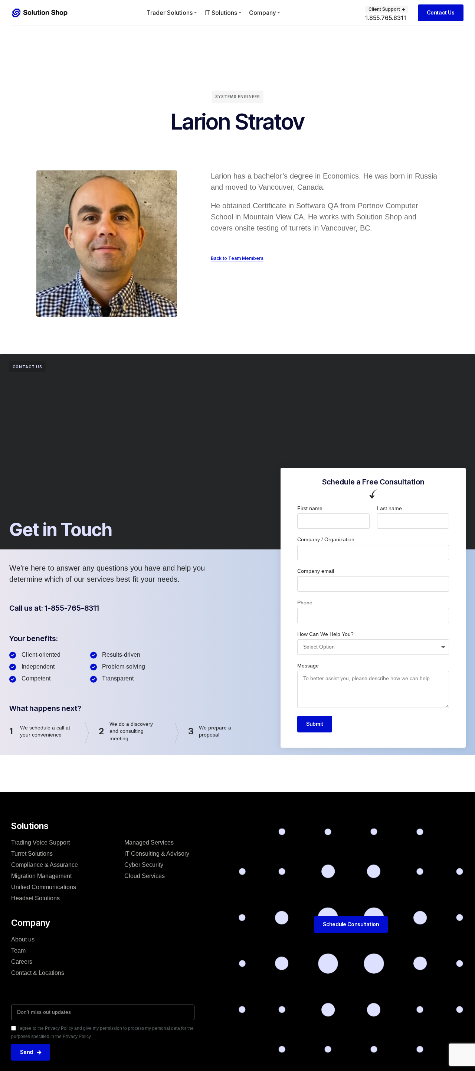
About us (23, 939)
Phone (304, 602)
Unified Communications (43, 887)
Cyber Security (143, 865)
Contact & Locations (37, 973)
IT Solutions (220, 12)
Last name (389, 508)
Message (308, 666)
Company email (315, 571)
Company (262, 12)
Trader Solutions (170, 12)
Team (18, 950)
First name (309, 508)
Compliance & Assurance (44, 865)
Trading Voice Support (40, 842)
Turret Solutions (32, 853)
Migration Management (41, 876)
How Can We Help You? (325, 634)
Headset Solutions (35, 898)
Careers (21, 962)
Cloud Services (144, 876)
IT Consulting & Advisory (156, 853)
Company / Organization (325, 539)
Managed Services (149, 842)
